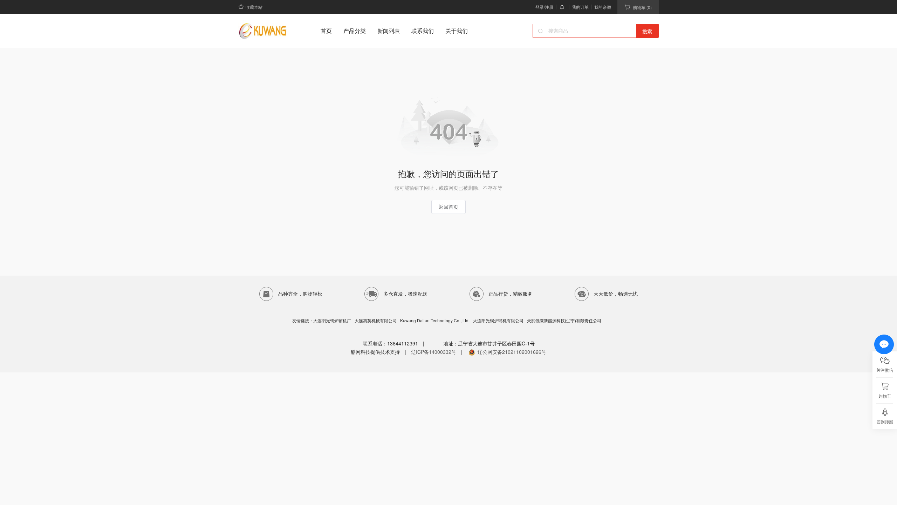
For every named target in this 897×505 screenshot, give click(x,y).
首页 (326, 31)
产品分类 (354, 31)
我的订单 (580, 7)
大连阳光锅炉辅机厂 (332, 320)
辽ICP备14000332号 (433, 351)
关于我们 (456, 31)
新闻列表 (388, 31)
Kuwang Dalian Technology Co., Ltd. (435, 320)
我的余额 (602, 7)
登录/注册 (544, 7)
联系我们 (422, 31)
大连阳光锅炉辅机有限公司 (498, 320)
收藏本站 (254, 7)
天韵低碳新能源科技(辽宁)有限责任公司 (564, 320)
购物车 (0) (642, 7)
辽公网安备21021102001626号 (512, 351)
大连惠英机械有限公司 (376, 320)
